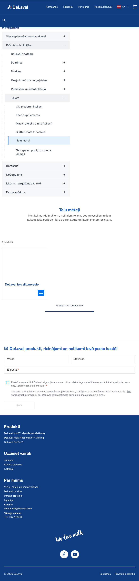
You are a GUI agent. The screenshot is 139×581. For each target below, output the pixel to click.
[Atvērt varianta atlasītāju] (41, 293)
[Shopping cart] (135, 7)
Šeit (129, 391)
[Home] (17, 6)
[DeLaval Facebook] (64, 554)
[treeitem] (39, 140)
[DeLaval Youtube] (75, 554)
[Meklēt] (4, 20)
